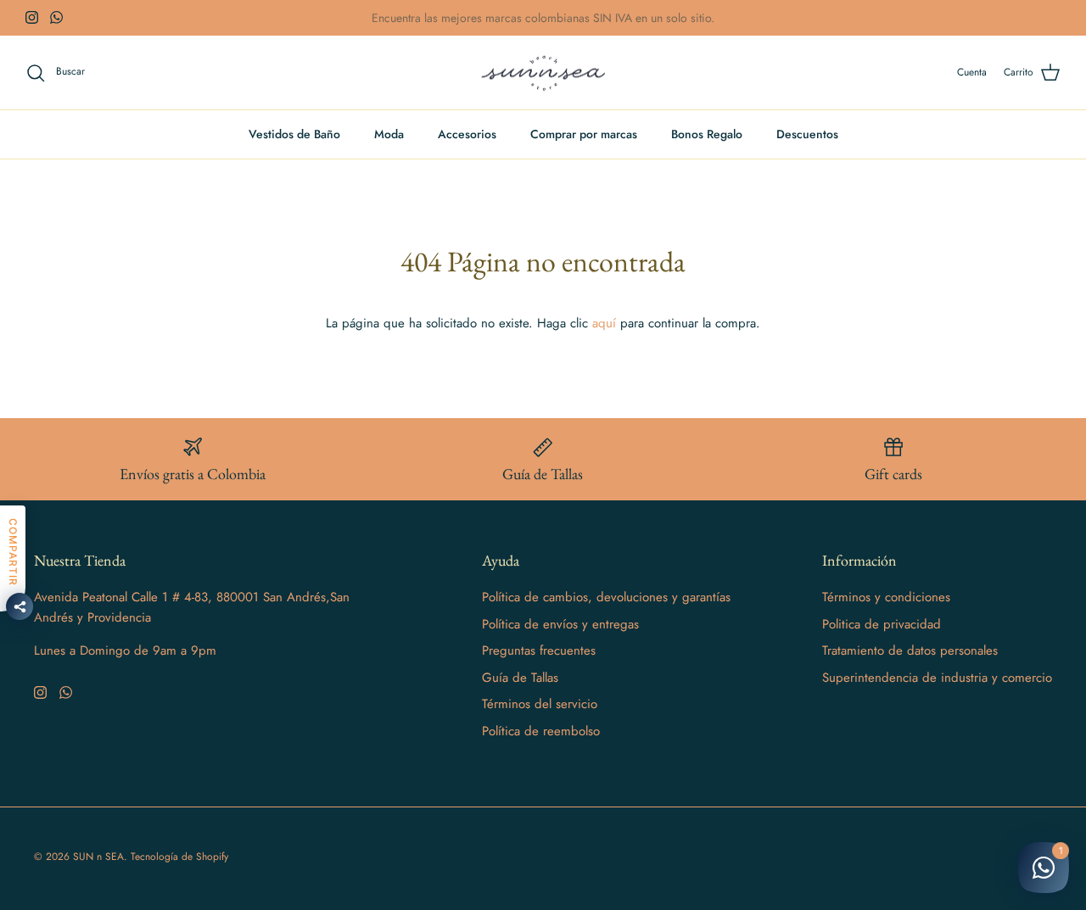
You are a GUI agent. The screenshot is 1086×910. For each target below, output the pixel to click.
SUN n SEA (98, 856)
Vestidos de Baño (294, 134)
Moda (389, 134)
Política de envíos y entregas (560, 624)
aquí (604, 323)
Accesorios (467, 134)
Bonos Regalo (706, 134)
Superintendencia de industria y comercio (937, 677)
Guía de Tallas (520, 677)
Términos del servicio (539, 704)
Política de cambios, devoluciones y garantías (606, 597)
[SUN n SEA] (543, 73)
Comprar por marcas (583, 134)
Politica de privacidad (881, 624)
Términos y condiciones (886, 597)
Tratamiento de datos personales (910, 650)
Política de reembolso (541, 731)
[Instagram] (31, 17)
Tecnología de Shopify (179, 856)
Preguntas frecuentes (539, 650)
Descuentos (807, 134)
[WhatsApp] (56, 17)
